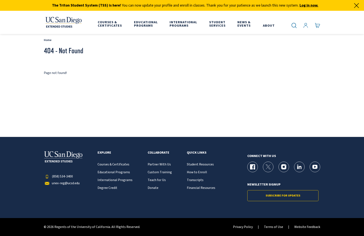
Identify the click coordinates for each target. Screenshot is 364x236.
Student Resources (200, 164)
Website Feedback (307, 227)
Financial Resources (201, 188)
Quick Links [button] (196, 152)
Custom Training (160, 172)
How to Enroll (197, 172)
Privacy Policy (243, 227)
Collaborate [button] (158, 152)
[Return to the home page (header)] (63, 22)
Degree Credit (107, 188)
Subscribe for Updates (283, 196)
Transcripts (195, 180)
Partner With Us (159, 164)
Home (47, 40)
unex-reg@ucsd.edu (66, 183)
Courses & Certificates (113, 164)
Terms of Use (273, 227)
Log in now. (309, 5)
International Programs (115, 180)
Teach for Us (157, 180)
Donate (153, 188)
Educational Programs (114, 172)
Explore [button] (104, 152)
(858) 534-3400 (62, 176)
